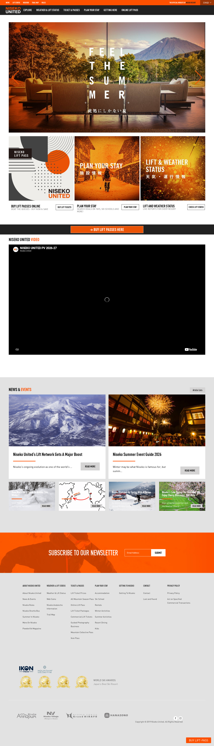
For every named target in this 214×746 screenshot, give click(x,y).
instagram (180, 718)
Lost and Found (150, 599)
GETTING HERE (110, 10)
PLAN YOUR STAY (91, 10)
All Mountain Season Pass (82, 599)
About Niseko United (32, 593)
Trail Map (51, 614)
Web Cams (51, 599)
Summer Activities (103, 616)
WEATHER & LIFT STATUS (47, 10)
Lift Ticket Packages (80, 611)
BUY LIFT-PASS (198, 740)
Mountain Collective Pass (82, 632)
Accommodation (102, 593)
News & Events (29, 599)
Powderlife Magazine (32, 628)
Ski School (99, 599)
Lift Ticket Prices (78, 593)
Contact (146, 593)
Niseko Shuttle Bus (31, 611)
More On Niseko (30, 622)
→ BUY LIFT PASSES (107, 229)
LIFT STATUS (16, 2)
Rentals (98, 605)
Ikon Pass (75, 638)
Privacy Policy (173, 593)
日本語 (206, 2)
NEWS (8, 2)
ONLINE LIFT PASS (130, 10)
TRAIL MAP (35, 2)
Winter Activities (102, 611)
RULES (44, 2)
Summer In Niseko (31, 616)
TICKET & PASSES (71, 10)
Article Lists (197, 390)
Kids (97, 628)
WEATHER (26, 2)
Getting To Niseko (127, 593)
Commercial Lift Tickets (81, 616)
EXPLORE (27, 10)
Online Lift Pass (78, 605)
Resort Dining (101, 622)
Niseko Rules (28, 605)
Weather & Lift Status (56, 593)
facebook (175, 718)
